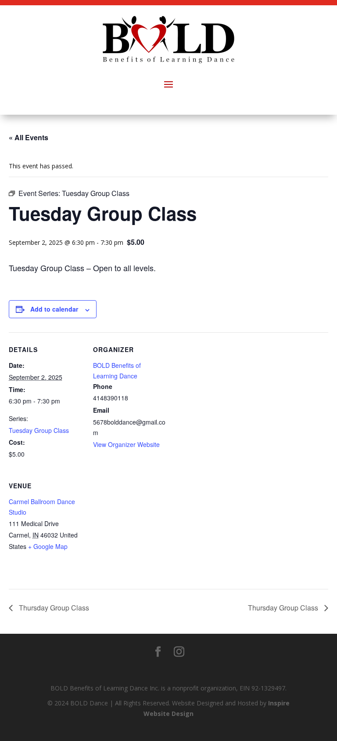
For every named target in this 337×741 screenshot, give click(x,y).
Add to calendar (54, 309)
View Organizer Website (126, 444)
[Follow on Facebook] (157, 651)
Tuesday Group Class (39, 430)
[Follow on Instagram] (179, 651)
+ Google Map (48, 546)
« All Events (28, 137)
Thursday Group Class (53, 608)
